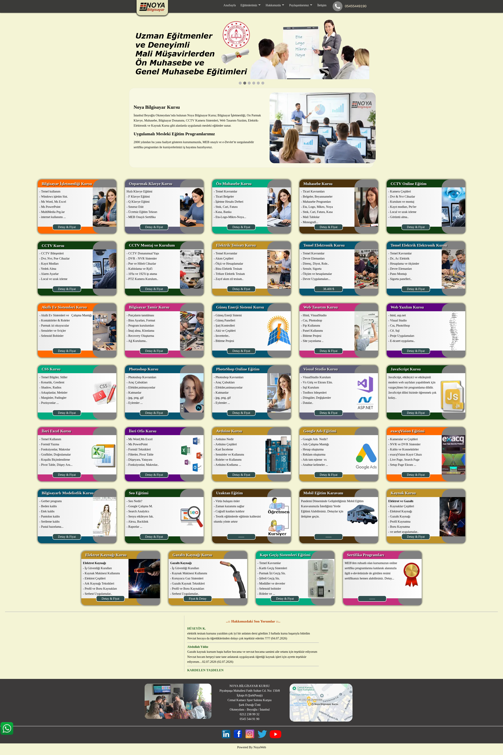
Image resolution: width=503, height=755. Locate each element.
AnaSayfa (229, 5)
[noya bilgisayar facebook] (237, 737)
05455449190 (355, 6)
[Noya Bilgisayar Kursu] (152, 11)
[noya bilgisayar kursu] (226, 737)
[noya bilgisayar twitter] (262, 737)
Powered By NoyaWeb (251, 747)
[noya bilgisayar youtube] (275, 737)
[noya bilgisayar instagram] (249, 737)
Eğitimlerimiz (249, 5)
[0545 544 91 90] (337, 6)
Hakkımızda (274, 5)
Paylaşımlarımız (299, 5)
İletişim (321, 5)
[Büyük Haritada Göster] (321, 720)
